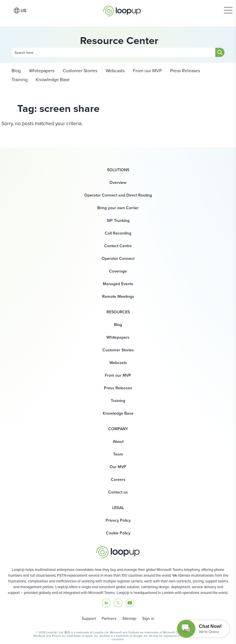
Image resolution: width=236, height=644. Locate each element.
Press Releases (184, 70)
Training (20, 79)
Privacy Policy (118, 520)
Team (118, 454)
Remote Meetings (118, 297)
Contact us (118, 492)
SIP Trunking (118, 221)
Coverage (118, 271)
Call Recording (118, 233)
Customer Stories (79, 70)
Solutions (118, 170)
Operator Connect (118, 259)
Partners (109, 619)
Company (118, 429)
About (118, 442)
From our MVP (147, 70)
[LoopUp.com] (122, 9)
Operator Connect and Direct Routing (118, 195)
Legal (118, 507)
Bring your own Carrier (118, 208)
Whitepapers (41, 70)
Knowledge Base (53, 79)
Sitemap (129, 619)
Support (89, 619)
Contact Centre (118, 246)
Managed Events (118, 284)
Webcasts (114, 70)
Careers (118, 480)
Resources (118, 312)
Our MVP (118, 467)
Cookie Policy (118, 533)
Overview (118, 183)
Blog (16, 70)
